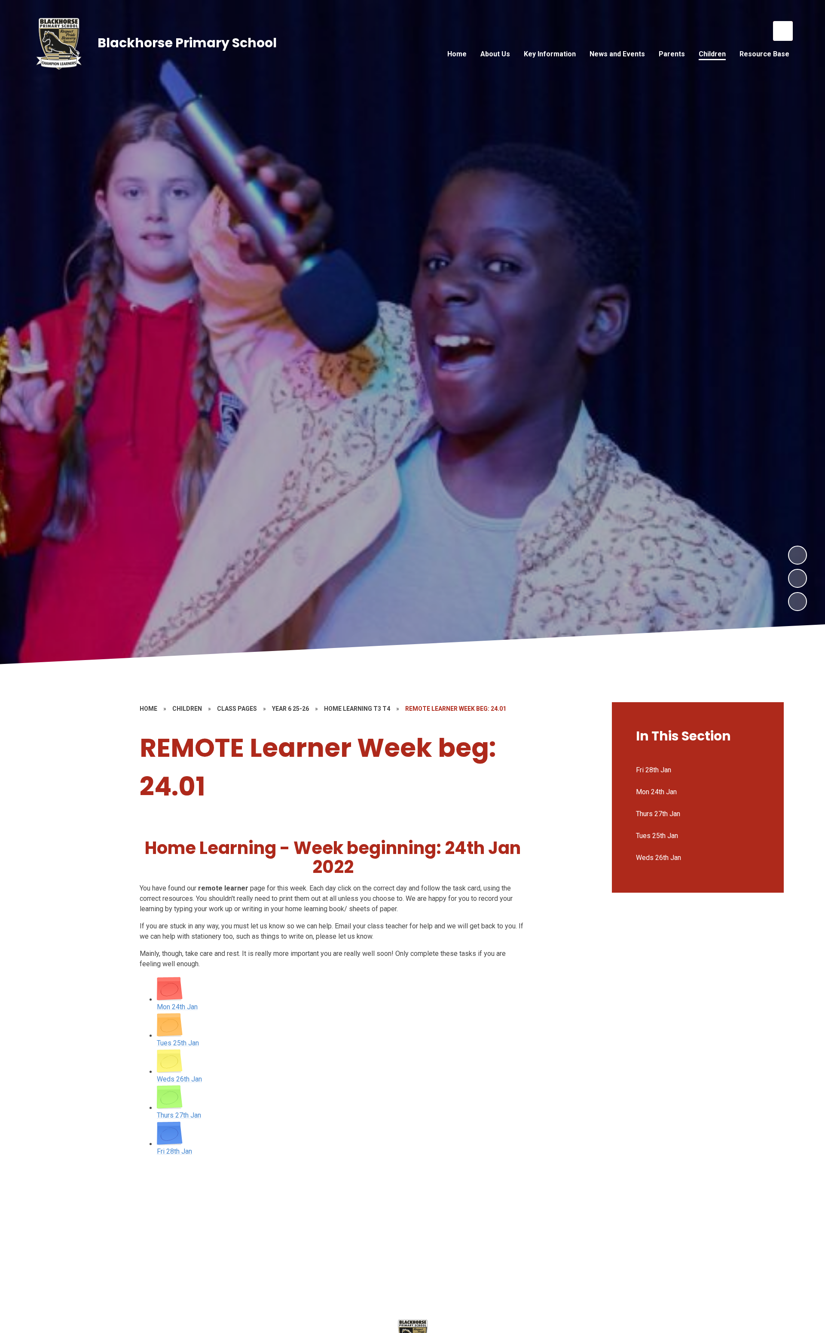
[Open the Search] (783, 31)
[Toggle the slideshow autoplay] (797, 601)
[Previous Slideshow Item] (797, 578)
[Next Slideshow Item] (797, 555)
